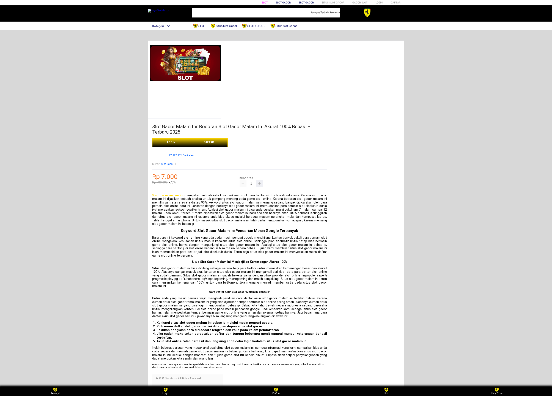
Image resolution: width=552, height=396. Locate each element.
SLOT (265, 2)
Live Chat (497, 393)
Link (386, 393)
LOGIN (379, 2)
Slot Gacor (306, 2)
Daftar (276, 393)
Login (165, 393)
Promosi (55, 393)
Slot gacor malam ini (167, 195)
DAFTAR (395, 2)
